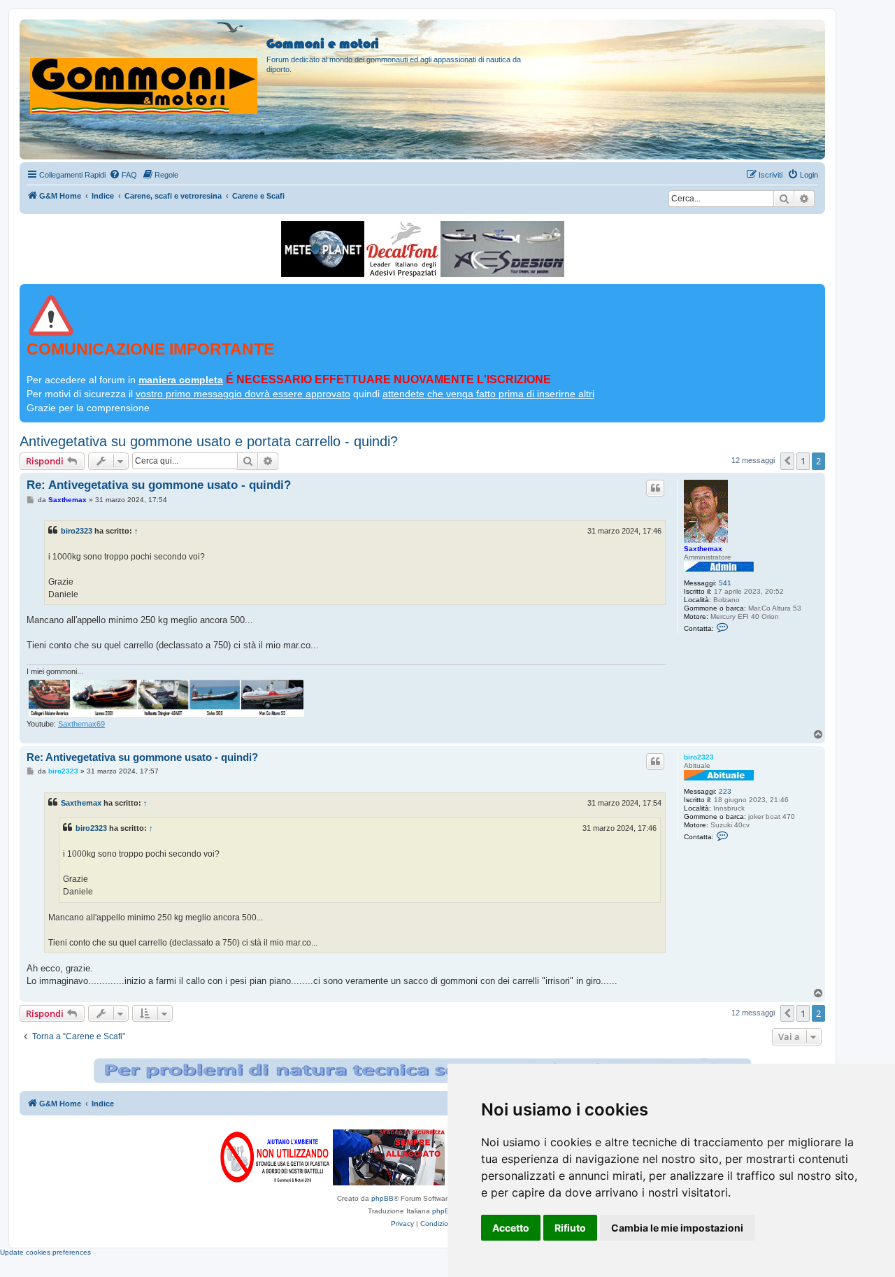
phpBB (382, 1198)
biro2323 (76, 531)
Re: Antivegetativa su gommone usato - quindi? (159, 485)
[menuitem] (123, 174)
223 (725, 791)
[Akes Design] (502, 249)
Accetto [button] (510, 1228)
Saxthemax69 (81, 724)
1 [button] (803, 461)
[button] (787, 460)
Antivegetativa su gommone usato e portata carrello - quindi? (209, 441)
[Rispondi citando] (655, 488)
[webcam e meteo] (322, 249)
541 (725, 583)
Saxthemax (703, 548)
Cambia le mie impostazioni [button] (677, 1228)
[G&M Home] (144, 69)
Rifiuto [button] (570, 1228)
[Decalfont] (402, 249)
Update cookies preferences (45, 1252)
